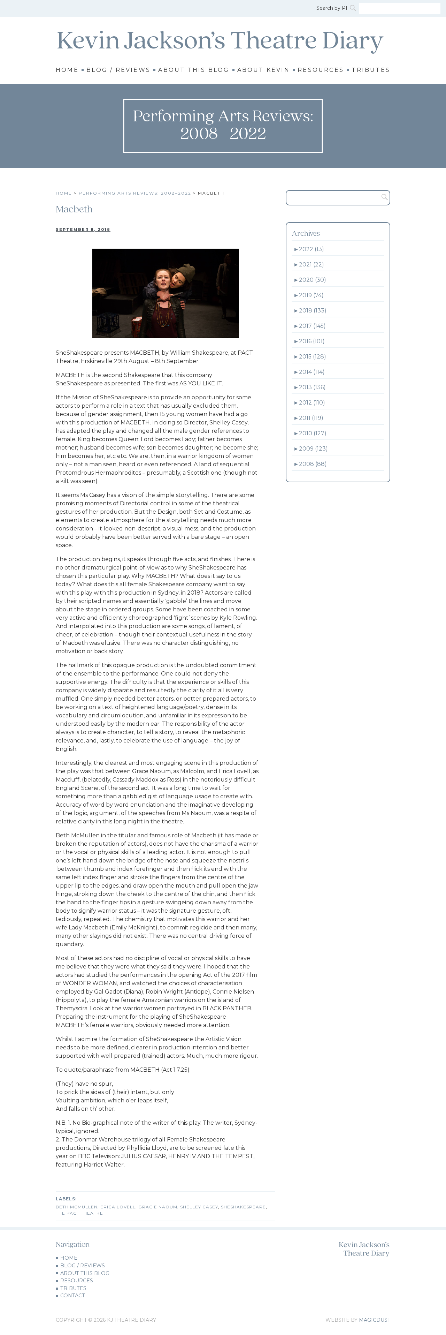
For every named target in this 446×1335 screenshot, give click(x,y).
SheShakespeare (243, 1206)
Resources (321, 70)
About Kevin (263, 70)
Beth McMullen (77, 1206)
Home (67, 70)
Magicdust (374, 1320)
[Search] (353, 8)
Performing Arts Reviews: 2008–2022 (135, 193)
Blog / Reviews (118, 70)
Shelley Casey (199, 1206)
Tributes (371, 70)
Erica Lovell (118, 1206)
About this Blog (193, 70)
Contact (72, 1295)
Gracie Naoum (157, 1206)
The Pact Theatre (79, 1213)
